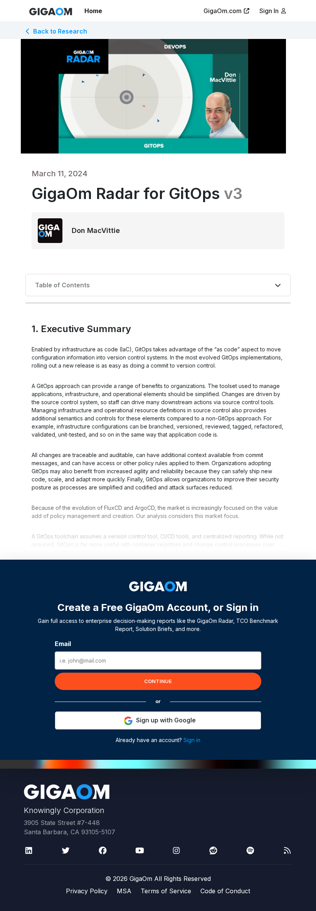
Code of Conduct (225, 891)
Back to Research (60, 31)
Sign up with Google (166, 720)
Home (93, 11)
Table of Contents (62, 285)
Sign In (269, 11)
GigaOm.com (222, 11)
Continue (158, 681)
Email (63, 644)
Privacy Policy (87, 891)
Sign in (191, 740)
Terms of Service (166, 891)
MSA (124, 891)
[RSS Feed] (287, 850)
